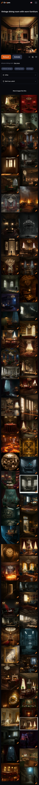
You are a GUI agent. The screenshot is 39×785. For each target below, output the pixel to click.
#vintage (29, 68)
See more (17, 63)
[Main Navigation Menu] (36, 2)
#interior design (7, 68)
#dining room (19, 68)
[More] (29, 57)
